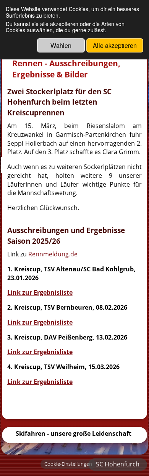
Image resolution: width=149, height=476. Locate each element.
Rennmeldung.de (53, 254)
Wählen (60, 45)
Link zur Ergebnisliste (40, 292)
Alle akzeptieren (115, 45)
